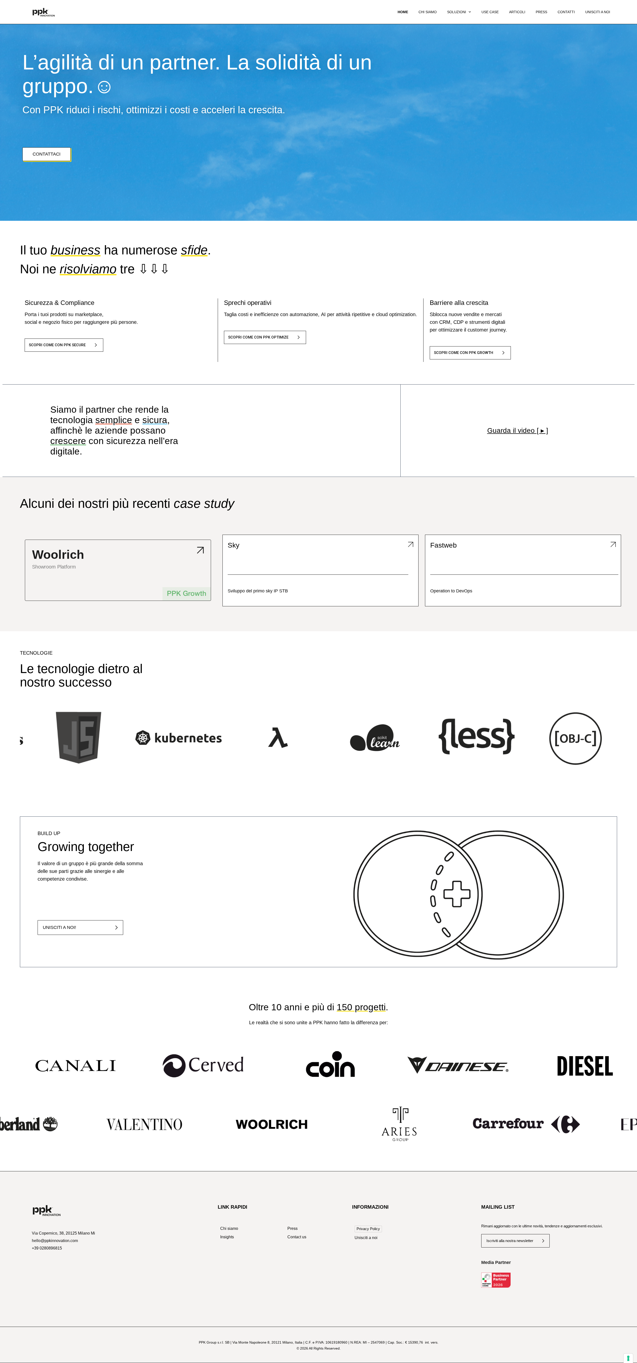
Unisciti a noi (597, 12)
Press (541, 12)
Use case (490, 12)
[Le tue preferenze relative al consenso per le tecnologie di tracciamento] (628, 1358)
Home (403, 12)
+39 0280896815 (47, 1248)
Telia (32, 545)
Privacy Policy (368, 1229)
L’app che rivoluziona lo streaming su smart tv (70, 590)
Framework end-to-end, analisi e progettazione (276, 590)
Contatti (566, 12)
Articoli (517, 12)
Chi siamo (428, 12)
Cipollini (242, 545)
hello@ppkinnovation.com (55, 1241)
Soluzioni (456, 12)
